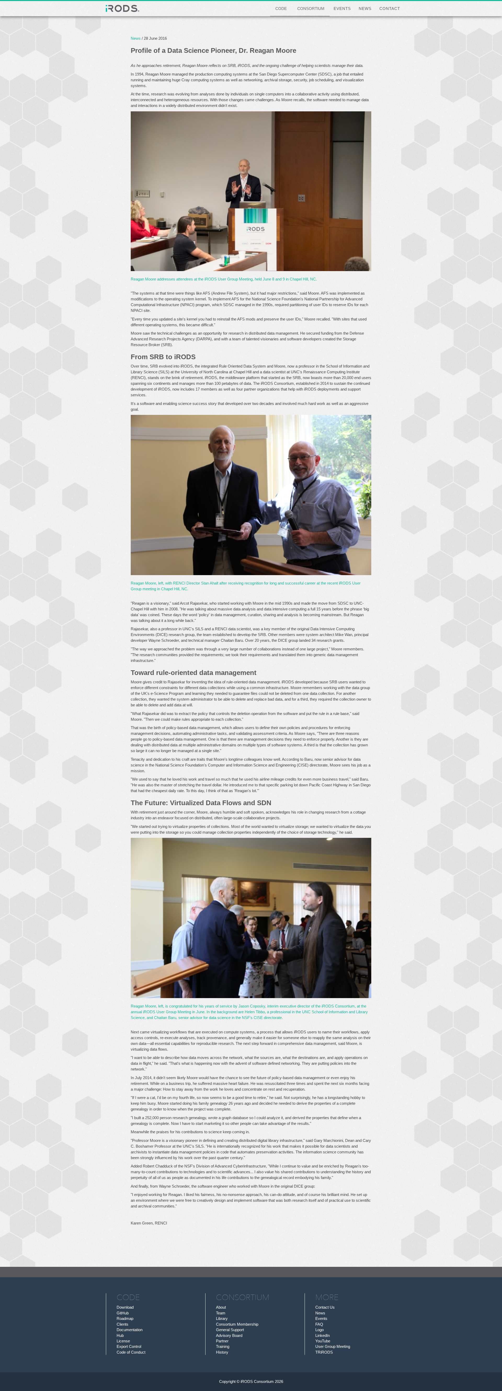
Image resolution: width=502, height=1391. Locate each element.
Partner (222, 1341)
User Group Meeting (332, 1346)
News (136, 38)
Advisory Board (229, 1335)
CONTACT (389, 8)
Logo (319, 1329)
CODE (281, 8)
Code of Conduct (131, 1352)
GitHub (123, 1313)
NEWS (365, 8)
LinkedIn (322, 1335)
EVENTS (342, 8)
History (222, 1352)
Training (222, 1346)
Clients (122, 1324)
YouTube (322, 1341)
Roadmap (125, 1318)
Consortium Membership (237, 1324)
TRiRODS (324, 1352)
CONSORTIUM (310, 8)
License (123, 1341)
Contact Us (325, 1307)
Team (220, 1313)
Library (222, 1318)
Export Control (129, 1346)
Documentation (129, 1329)
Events (321, 1318)
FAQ (319, 1324)
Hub (120, 1335)
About (221, 1307)
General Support (230, 1329)
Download (125, 1307)
